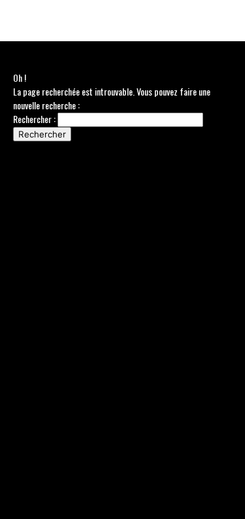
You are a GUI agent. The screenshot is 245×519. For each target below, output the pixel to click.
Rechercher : (34, 119)
